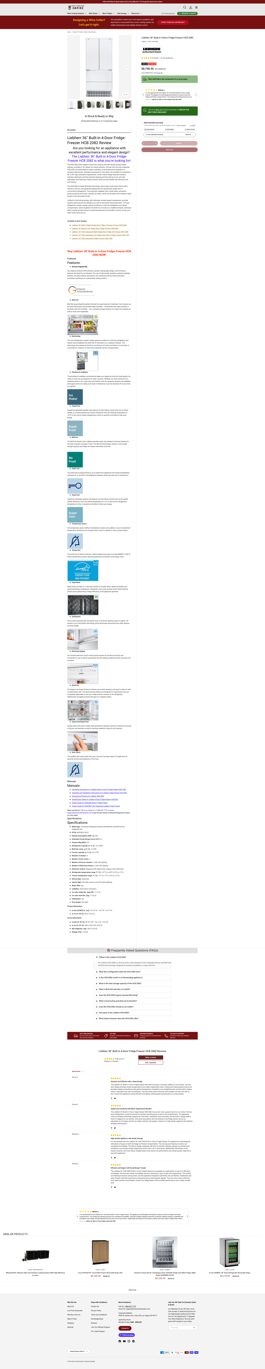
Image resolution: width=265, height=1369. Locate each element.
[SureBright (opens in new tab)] (192, 126)
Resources (135, 13)
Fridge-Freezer (96, 806)
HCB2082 (95, 800)
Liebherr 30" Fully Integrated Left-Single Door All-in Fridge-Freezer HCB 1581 (100, 235)
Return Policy (72, 1319)
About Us (70, 1306)
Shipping (70, 1323)
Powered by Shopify (89, 1361)
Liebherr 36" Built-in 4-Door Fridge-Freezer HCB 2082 (85, 32)
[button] (146, 58)
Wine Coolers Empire (77, 1361)
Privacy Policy (96, 1311)
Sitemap (70, 1327)
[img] (116, 1078)
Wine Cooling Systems (75, 13)
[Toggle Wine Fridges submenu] (114, 13)
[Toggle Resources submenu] (141, 13)
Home (69, 32)
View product (35, 1254)
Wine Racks (93, 13)
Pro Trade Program (98, 1331)
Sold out (179, 143)
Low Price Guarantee (74, 1311)
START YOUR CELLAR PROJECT (173, 22)
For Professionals (168, 14)
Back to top (132, 1290)
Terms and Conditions (99, 1315)
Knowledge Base (97, 1319)
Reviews (94, 1323)
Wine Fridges (107, 13)
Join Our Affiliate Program (100, 1327)
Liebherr (144, 41)
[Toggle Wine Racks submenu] (99, 13)
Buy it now (169, 150)
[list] (99, 67)
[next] (260, 1260)
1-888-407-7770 (130, 1306)
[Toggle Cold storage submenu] (128, 13)
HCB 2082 (99, 793)
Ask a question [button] (150, 1063)
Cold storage (121, 13)
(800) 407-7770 (161, 110)
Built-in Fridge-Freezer (90, 803)
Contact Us (95, 1306)
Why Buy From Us (73, 1315)
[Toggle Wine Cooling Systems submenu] (85, 13)
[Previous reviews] (143, 94)
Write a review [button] (150, 1057)
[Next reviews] (196, 94)
